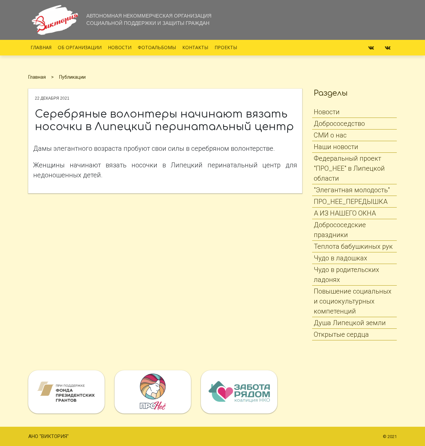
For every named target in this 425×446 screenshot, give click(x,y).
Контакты (195, 47)
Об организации (80, 47)
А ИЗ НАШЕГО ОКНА (345, 213)
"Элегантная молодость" (352, 190)
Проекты (225, 47)
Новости (119, 47)
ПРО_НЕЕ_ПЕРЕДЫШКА (350, 202)
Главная (41, 47)
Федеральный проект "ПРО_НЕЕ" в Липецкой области (349, 168)
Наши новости (336, 147)
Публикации (72, 77)
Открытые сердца (341, 334)
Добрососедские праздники (340, 230)
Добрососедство (339, 124)
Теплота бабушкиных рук (353, 246)
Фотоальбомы (157, 47)
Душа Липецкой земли (350, 323)
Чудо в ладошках (340, 258)
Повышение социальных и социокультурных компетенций (352, 301)
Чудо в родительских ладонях (346, 275)
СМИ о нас (330, 135)
